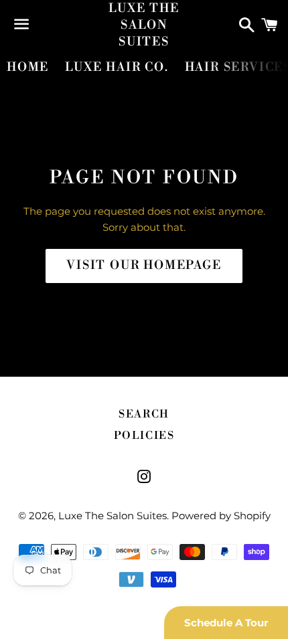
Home (28, 67)
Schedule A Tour (226, 622)
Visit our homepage (143, 265)
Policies (144, 435)
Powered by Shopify (221, 515)
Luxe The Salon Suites (144, 25)
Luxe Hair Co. (116, 67)
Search (144, 414)
